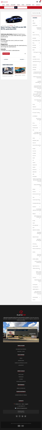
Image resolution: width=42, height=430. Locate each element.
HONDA (34, 148)
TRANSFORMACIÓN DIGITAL (37, 280)
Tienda (23, 4)
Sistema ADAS (35, 246)
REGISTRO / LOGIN (21, 351)
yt (25, 416)
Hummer (34, 151)
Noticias (34, 191)
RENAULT (34, 213)
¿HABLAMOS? (21, 365)
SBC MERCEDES (35, 225)
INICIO (21, 358)
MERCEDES (34, 171)
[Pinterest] (20, 54)
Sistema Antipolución (37, 248)
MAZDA (34, 167)
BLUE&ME (34, 47)
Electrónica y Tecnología (38, 119)
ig (22, 416)
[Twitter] (19, 54)
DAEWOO (34, 106)
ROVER (34, 220)
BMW (34, 49)
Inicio (3, 4)
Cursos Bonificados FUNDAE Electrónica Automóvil (37, 87)
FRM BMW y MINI (36, 140)
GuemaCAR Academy (37, 145)
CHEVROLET (35, 65)
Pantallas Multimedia (37, 203)
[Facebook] (17, 54)
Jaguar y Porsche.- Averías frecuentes (22, 75)
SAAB (34, 223)
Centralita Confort (36, 59)
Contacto (38, 4)
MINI (33, 174)
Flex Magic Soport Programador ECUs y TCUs (37, 133)
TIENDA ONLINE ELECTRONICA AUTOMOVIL (38, 273)
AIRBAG (34, 23)
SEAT (33, 227)
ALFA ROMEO (35, 25)
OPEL (33, 197)
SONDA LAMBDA (35, 259)
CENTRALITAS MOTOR (37, 61)
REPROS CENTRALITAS (21, 388)
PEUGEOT (34, 206)
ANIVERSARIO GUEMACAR (39, 28)
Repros (7, 4)
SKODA (34, 252)
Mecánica (34, 169)
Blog (33, 4)
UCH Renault (35, 284)
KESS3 (34, 158)
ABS (33, 20)
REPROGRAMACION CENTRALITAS (37, 216)
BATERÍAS (34, 38)
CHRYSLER (34, 67)
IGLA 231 (34, 155)
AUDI (33, 32)
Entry (34, 123)
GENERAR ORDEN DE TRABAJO (21, 395)
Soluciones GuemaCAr (39, 255)
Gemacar (11, 25)
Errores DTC (35, 125)
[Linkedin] (22, 54)
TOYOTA (34, 277)
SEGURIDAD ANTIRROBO (39, 233)
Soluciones (13, 4)
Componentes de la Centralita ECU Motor (37, 72)
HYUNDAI (34, 153)
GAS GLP (34, 142)
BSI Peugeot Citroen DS (37, 53)
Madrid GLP (35, 164)
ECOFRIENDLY (35, 116)
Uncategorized (35, 286)
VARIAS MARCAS (35, 289)
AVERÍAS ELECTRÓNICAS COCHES (21, 362)
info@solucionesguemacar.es (21, 408)
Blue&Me (34, 45)
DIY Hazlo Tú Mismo (36, 112)
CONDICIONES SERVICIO (21, 381)
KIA (33, 160)
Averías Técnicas (36, 34)
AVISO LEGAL (21, 374)
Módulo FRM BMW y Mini (37, 185)
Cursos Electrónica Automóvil (37, 100)
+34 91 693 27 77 (21, 406)
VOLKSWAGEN (35, 297)
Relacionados (6, 53)
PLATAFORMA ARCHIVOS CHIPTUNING (37, 210)
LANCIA (34, 162)
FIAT (33, 130)
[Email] (25, 54)
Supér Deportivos (36, 266)
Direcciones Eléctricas (37, 109)
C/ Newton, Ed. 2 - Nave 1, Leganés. (21, 404)
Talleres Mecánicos (36, 268)
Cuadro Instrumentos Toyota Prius (37, 77)
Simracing (34, 243)
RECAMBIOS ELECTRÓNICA (21, 349)
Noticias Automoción (37, 194)
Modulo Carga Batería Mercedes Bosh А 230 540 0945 (37, 180)
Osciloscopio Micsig (36, 199)
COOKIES (21, 379)
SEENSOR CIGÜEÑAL (36, 230)
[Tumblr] (23, 54)
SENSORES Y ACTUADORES (38, 240)
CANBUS (34, 56)
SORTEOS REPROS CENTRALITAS (38, 262)
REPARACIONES (21, 360)
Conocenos (28, 4)
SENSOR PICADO (36, 237)
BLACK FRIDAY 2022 (36, 40)
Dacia (34, 104)
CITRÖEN (34, 69)
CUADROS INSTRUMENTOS (38, 82)
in (16, 416)
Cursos (18, 4)
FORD (34, 138)
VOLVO (34, 299)
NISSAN (34, 189)
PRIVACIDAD (21, 376)
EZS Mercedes (35, 127)
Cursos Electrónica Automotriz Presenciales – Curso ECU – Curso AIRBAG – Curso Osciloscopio (37, 94)
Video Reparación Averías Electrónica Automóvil (37, 292)
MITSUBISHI (35, 176)
